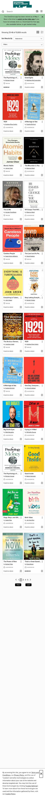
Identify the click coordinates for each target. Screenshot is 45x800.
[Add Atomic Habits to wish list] (20, 175)
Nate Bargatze (9, 432)
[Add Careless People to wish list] (20, 263)
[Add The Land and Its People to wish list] (42, 263)
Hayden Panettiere (10, 212)
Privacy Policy (19, 775)
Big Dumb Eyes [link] (9, 430)
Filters (5, 44)
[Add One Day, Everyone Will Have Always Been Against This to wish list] (42, 395)
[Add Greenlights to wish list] (42, 87)
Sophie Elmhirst (31, 124)
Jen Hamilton (30, 520)
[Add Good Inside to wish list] (42, 483)
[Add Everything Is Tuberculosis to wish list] (20, 307)
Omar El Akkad (31, 388)
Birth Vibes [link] (29, 518)
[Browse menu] (41, 11)
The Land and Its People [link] (33, 254)
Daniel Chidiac (31, 300)
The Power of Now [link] (10, 562)
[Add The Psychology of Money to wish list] (20, 87)
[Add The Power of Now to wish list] (20, 571)
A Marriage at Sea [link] (31, 122)
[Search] (3, 11)
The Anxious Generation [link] (12, 342)
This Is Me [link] (7, 210)
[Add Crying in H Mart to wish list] (42, 439)
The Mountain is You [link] (32, 166)
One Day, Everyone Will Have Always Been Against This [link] (33, 386)
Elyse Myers (30, 564)
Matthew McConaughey (34, 80)
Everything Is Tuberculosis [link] (12, 298)
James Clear (9, 168)
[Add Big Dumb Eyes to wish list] (20, 439)
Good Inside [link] (29, 474)
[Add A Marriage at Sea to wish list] (42, 131)
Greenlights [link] (29, 78)
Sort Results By (7, 39)
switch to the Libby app (26, 19)
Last (28, 585)
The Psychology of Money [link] (12, 78)
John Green (8, 300)
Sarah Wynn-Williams (11, 256)
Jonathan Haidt (9, 344)
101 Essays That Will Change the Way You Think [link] (33, 210)
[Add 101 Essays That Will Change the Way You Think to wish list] (42, 219)
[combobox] (18, 11)
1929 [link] (5, 122)
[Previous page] (16, 580)
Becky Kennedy (31, 476)
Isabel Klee (8, 520)
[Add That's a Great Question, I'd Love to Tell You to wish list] (42, 571)
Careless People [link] (9, 254)
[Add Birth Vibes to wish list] (42, 527)
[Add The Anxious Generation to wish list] (20, 351)
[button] (38, 33)
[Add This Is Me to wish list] (20, 219)
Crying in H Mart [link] (31, 430)
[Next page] (30, 580)
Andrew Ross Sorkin (11, 124)
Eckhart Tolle (9, 564)
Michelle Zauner (31, 432)
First (18, 585)
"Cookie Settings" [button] (31, 786)
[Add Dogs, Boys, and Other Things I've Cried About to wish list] (20, 527)
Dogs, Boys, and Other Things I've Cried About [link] (12, 518)
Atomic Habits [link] (9, 166)
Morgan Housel (9, 80)
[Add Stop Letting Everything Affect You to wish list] (42, 307)
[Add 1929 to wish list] (20, 131)
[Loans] (37, 11)
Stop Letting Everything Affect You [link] (33, 298)
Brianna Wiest (31, 168)
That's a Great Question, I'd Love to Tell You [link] (33, 562)
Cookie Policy (10, 794)
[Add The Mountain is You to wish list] (42, 175)
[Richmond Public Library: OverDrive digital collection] (22, 4)
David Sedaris (31, 256)
